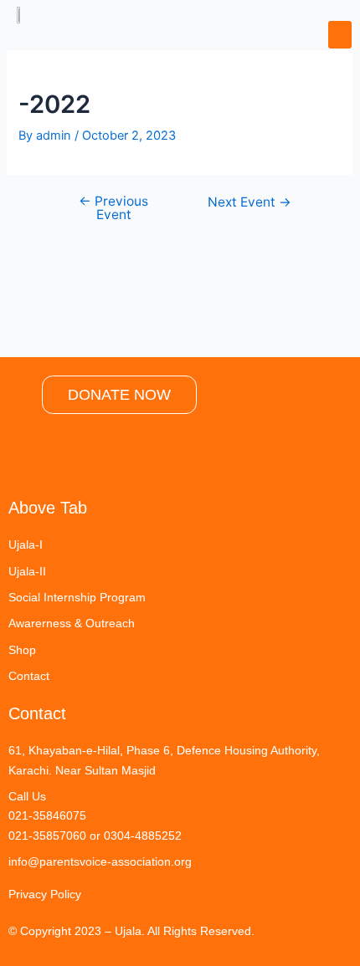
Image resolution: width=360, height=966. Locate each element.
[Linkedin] (167, 460)
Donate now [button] (119, 394)
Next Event (249, 202)
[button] (340, 35)
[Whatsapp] (75, 460)
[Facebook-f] (121, 460)
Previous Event (113, 208)
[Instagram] (29, 460)
